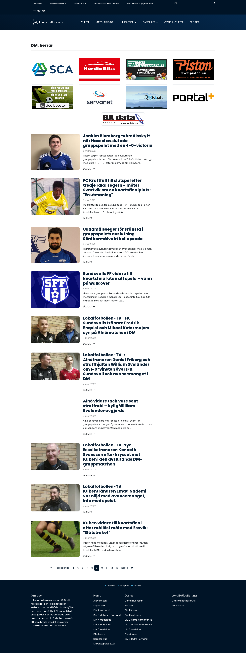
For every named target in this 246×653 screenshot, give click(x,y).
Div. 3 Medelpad (133, 629)
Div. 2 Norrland (101, 610)
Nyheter (85, 22)
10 (102, 567)
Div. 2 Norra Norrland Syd (138, 619)
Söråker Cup (100, 639)
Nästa (124, 567)
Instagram (124, 585)
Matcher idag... (105, 22)
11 (106, 567)
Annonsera (37, 3)
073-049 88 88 (38, 11)
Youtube (137, 585)
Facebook (110, 585)
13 (117, 567)
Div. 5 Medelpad (102, 624)
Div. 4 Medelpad (102, 619)
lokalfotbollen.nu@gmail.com (140, 3)
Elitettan (129, 605)
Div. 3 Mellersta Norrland (107, 615)
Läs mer (88, 168)
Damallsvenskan (134, 600)
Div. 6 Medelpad (102, 629)
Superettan (99, 605)
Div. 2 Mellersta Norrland (138, 624)
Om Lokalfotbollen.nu (58, 3)
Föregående (62, 567)
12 (112, 567)
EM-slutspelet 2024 (104, 643)
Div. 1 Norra (131, 610)
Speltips (194, 22)
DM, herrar (99, 634)
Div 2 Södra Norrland (136, 639)
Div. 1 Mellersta (133, 615)
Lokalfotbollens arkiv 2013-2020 (106, 3)
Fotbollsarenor (80, 3)
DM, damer (131, 634)
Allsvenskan (100, 600)
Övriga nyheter (174, 22)
